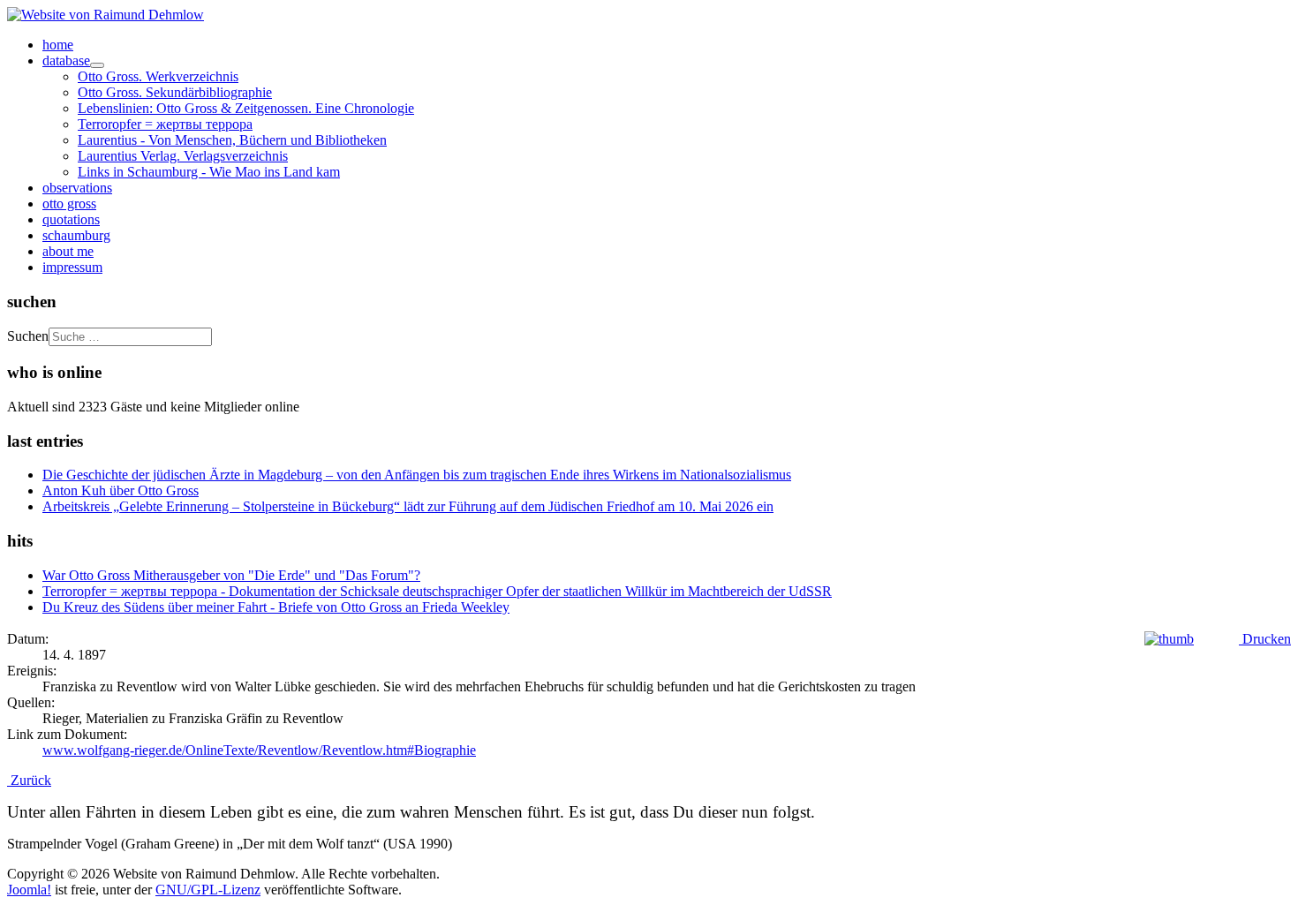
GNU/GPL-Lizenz (207, 889)
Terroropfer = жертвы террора (165, 124)
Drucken (1265, 638)
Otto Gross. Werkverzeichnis (158, 76)
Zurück (29, 780)
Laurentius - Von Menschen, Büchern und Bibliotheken (232, 139)
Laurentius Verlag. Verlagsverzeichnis (183, 155)
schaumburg (76, 235)
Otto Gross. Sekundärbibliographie (175, 92)
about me (68, 251)
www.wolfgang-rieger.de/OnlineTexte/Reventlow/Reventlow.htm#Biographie (259, 750)
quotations (71, 219)
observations (77, 187)
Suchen (28, 335)
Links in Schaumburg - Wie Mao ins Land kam (209, 171)
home (57, 44)
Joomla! (29, 889)
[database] (97, 65)
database (66, 60)
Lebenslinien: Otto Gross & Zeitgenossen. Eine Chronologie (246, 108)
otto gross (69, 203)
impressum (72, 267)
